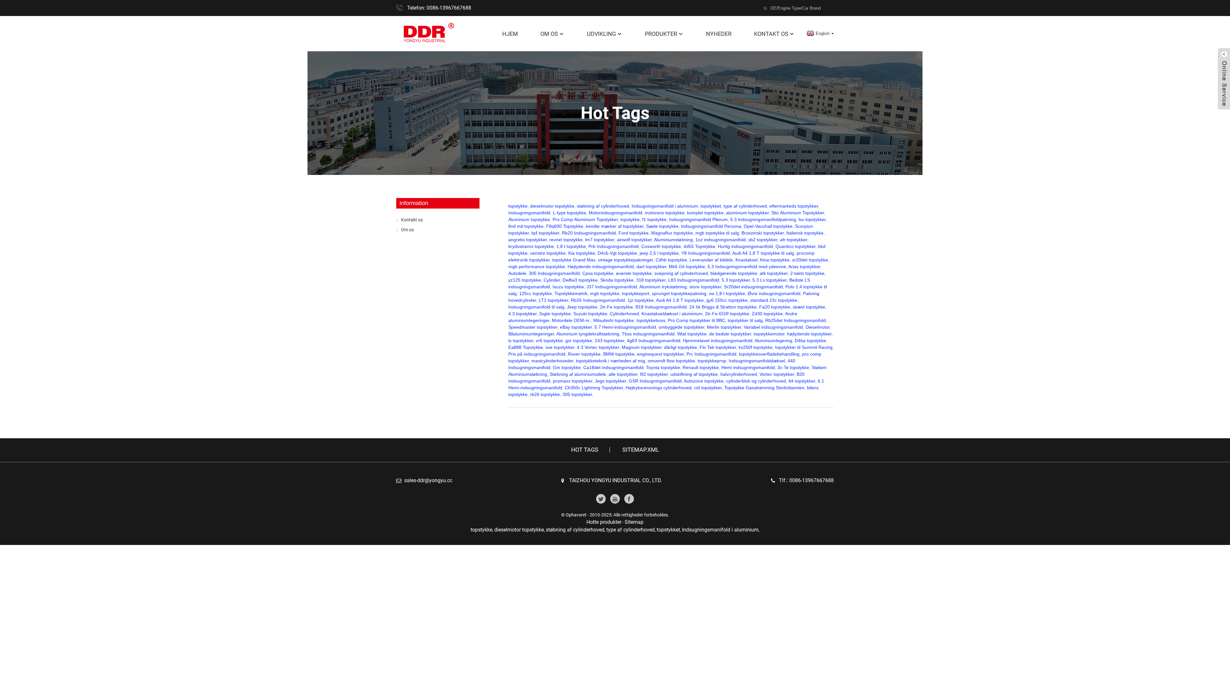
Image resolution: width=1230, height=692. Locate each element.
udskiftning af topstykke (694, 374)
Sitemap (634, 522)
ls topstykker (520, 340)
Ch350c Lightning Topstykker (594, 387)
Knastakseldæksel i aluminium (672, 313)
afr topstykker (793, 239)
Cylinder (552, 280)
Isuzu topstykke (568, 286)
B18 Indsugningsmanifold (661, 306)
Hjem (510, 33)
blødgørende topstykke (733, 273)
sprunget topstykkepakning (679, 293)
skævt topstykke (809, 306)
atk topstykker (774, 273)
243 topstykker (609, 340)
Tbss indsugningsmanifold (648, 333)
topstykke (518, 206)
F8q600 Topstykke (564, 226)
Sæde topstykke (662, 226)
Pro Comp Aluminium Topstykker (585, 219)
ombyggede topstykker (681, 327)
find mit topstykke (526, 226)
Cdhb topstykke (671, 259)
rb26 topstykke (545, 394)
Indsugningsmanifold (529, 212)
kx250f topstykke (756, 347)
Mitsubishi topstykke (613, 320)
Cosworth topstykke (661, 246)
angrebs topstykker (527, 239)
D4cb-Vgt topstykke (617, 253)
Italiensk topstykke (805, 232)
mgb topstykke (604, 293)
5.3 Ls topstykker (769, 280)
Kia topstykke (581, 253)
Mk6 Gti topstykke (687, 266)
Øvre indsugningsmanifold (774, 293)
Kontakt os (771, 33)
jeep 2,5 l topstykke (659, 253)
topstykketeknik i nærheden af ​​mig (610, 360)
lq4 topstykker (545, 232)
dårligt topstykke (680, 347)
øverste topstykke (634, 273)
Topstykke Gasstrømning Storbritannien (764, 387)
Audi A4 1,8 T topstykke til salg (763, 253)
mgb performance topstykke (536, 266)
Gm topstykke (567, 367)
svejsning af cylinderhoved (681, 273)
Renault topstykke (701, 367)
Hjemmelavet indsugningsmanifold (717, 340)
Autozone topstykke (704, 380)
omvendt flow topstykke (671, 360)
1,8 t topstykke (571, 246)
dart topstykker (651, 266)
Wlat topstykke (692, 333)
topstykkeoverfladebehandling (769, 354)
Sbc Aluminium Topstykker (797, 212)
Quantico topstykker (795, 246)
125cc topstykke (535, 293)
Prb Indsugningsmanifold (613, 246)
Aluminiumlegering (773, 340)
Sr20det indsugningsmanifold (753, 286)
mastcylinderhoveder (552, 360)
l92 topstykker (654, 374)
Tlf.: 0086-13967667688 (806, 480)
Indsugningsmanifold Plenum (698, 219)
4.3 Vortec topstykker (598, 347)
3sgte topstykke (555, 313)
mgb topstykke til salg (717, 232)
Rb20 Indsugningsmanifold (589, 232)
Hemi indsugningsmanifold (748, 367)
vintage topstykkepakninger (625, 259)
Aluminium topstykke (529, 219)
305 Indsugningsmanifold (554, 273)
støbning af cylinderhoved (603, 206)
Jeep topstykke (582, 306)
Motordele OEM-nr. (571, 320)
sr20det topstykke (810, 259)
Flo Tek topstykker (718, 347)
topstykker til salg (745, 320)
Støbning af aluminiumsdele (578, 374)
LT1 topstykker (553, 300)
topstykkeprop (712, 360)
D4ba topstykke (810, 340)
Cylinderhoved (624, 313)
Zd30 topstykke (767, 313)
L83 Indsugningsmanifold (693, 280)
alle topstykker (623, 374)
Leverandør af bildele (711, 259)
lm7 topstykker (599, 239)
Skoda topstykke (617, 280)
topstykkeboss (650, 320)
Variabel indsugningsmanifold (773, 327)
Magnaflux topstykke (672, 232)
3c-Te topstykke (793, 367)
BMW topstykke (619, 354)
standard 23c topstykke (773, 300)
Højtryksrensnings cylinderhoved (659, 387)
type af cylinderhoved (745, 206)
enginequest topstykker (660, 354)
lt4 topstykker (802, 380)
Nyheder (719, 33)
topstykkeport (635, 293)
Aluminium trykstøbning (663, 286)
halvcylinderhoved (738, 374)
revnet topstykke (566, 239)
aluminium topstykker (747, 212)
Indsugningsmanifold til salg (536, 306)
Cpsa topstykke (597, 273)
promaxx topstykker (572, 380)
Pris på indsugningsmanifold (536, 354)
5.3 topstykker (736, 280)
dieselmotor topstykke (552, 206)
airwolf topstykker (634, 239)
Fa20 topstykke (774, 306)
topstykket (711, 206)
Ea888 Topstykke (525, 347)
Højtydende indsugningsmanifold (601, 266)
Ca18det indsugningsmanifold (613, 367)
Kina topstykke (775, 259)
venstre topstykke (548, 253)
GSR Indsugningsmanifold (655, 380)
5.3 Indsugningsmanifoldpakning (763, 219)
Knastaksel (746, 259)
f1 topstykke (654, 219)
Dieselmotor (818, 327)
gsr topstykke (578, 340)
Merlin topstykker (724, 327)
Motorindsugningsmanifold (615, 212)
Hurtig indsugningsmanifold (745, 246)
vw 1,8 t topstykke (727, 293)
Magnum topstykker (641, 347)
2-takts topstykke (807, 273)
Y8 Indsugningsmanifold (705, 253)
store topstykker (705, 286)
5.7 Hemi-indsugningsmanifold (625, 327)
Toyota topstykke (663, 367)
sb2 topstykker (762, 239)
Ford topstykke (634, 232)
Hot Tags (584, 450)
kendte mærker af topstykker (615, 226)
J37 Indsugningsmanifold (611, 286)
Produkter (661, 33)
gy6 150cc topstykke (727, 300)
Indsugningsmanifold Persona (711, 226)
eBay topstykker (576, 327)
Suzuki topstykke (590, 313)
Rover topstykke (584, 354)
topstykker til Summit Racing (803, 347)
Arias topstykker (804, 266)
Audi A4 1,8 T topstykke (680, 300)
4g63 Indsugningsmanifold (653, 340)
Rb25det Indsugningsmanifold (795, 320)
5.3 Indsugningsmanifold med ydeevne (747, 266)
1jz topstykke (640, 300)
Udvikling (601, 33)
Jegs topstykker (610, 380)
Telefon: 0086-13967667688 (439, 8)
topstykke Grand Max (573, 259)
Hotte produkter (603, 522)
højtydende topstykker (809, 333)
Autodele (517, 273)
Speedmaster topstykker (532, 327)
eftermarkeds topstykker (793, 206)
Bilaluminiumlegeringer (531, 333)
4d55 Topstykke (699, 246)
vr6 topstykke (549, 340)
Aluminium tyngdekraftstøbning (587, 333)
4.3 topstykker (522, 313)
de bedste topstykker (730, 333)
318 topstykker (651, 280)
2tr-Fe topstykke (616, 306)
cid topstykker (708, 387)
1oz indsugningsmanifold (720, 239)
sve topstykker (559, 347)
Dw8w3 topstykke (580, 280)
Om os (549, 33)
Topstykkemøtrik (570, 293)
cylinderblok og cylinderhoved (756, 380)
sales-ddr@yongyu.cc (428, 480)
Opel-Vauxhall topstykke (768, 226)
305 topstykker (577, 394)
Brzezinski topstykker (763, 232)
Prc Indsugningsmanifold (711, 354)
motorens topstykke (665, 212)
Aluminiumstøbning (673, 239)
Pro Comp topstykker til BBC (696, 320)
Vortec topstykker (776, 374)
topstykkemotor (769, 333)
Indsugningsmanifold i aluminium (665, 206)
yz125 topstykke (524, 280)
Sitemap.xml (640, 450)
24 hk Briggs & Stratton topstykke (723, 306)
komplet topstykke (705, 212)
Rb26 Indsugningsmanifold (598, 300)
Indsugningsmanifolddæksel (757, 360)
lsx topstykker (812, 219)
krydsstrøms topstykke (531, 246)
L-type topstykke (569, 212)
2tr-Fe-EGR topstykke (727, 313)
